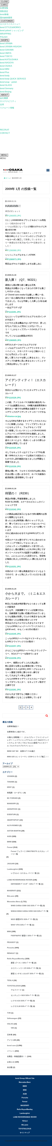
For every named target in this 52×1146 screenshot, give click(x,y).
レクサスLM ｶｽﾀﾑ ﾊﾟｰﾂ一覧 (21, 1006)
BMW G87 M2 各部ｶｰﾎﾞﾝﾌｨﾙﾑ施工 (21, 751)
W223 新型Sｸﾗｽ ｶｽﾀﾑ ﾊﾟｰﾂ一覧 (23, 919)
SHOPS (4, 40)
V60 (12, 1028)
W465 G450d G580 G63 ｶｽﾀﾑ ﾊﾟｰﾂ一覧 (26, 906)
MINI (9, 931)
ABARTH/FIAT (13, 820)
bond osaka (13, 170)
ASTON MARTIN (14, 831)
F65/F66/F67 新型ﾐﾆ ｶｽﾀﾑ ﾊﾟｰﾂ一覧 (25, 936)
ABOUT (4, 95)
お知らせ (10, 1062)
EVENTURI (11, 814)
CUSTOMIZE (7, 21)
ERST (9, 787)
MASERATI (11, 891)
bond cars (11, 1045)
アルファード (16, 990)
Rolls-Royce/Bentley (16, 959)
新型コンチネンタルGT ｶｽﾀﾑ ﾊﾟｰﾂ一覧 (26, 974)
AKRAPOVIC (12, 809)
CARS (4, 5)
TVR (9, 1013)
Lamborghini (12, 869)
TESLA (10, 980)
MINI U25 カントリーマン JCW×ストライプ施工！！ (28, 757)
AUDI (9, 836)
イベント (10, 1051)
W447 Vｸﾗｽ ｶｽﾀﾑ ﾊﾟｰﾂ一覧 (21, 925)
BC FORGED (12, 798)
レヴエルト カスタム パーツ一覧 (24, 873)
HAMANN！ (13, 206)
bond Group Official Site (24, 1078)
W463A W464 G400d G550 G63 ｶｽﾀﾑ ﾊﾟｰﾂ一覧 (29, 911)
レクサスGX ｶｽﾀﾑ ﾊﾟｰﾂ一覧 (21, 1001)
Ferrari (10, 847)
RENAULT (11, 953)
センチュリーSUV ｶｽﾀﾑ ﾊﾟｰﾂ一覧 (24, 995)
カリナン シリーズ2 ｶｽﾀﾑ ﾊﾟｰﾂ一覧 (24, 968)
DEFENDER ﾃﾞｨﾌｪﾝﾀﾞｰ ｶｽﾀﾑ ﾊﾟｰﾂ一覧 (26, 884)
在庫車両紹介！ (13, 726)
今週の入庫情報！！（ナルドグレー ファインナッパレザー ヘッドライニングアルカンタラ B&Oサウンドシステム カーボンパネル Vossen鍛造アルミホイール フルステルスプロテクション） (28, 741)
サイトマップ (25, 1133)
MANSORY (11, 804)
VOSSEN (10, 776)
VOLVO (10, 1024)
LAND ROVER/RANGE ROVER (19, 880)
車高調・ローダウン (15, 793)
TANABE (10, 782)
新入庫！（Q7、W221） (21, 279)
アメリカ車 (11, 1040)
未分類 (9, 1067)
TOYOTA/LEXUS (14, 986)
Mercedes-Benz (13, 902)
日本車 (9, 1035)
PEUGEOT (11, 942)
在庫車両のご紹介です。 (17, 732)
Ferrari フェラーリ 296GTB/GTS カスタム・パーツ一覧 (29, 852)
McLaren (11, 896)
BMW (9, 842)
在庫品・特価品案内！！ (17, 1056)
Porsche (10, 948)
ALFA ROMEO (13, 825)
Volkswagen (12, 1018)
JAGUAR (11, 864)
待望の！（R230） (18, 493)
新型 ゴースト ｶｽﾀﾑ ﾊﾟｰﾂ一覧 (22, 963)
